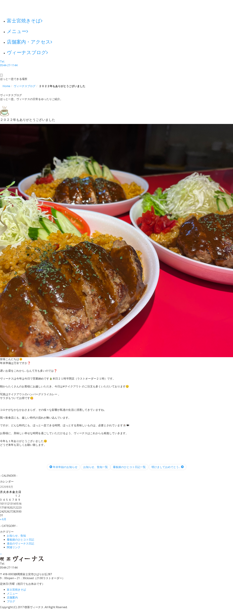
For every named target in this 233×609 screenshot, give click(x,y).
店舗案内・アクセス (28, 41)
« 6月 (3, 519)
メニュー (16, 31)
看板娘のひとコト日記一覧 (129, 467)
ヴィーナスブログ (26, 52)
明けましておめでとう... (166, 467)
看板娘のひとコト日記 (20, 539)
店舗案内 (12, 597)
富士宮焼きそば (24, 20)
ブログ (11, 601)
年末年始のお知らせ (64, 467)
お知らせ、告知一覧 (95, 467)
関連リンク (13, 547)
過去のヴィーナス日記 (20, 543)
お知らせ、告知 (16, 535)
